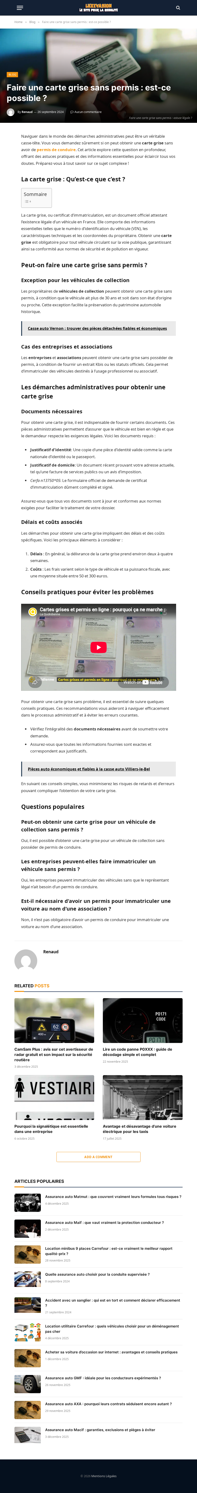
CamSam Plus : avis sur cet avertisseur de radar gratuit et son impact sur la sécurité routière (53, 1054)
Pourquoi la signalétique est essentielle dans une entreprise (51, 1129)
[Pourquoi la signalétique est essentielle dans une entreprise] (54, 1097)
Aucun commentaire (88, 112)
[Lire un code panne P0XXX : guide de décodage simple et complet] (143, 1020)
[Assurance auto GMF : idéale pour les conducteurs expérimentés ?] (27, 1384)
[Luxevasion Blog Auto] (98, 7)
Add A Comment (98, 1157)
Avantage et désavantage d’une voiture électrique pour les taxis (139, 1129)
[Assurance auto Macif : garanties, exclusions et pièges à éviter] (27, 1436)
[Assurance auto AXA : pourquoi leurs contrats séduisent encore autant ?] (27, 1410)
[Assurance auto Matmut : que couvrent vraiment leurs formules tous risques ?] (27, 1203)
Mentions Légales (104, 1476)
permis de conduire (56, 149)
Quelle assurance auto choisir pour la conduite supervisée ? (97, 1274)
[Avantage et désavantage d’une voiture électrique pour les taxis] (143, 1097)
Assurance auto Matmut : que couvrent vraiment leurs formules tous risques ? (113, 1196)
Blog (12, 74)
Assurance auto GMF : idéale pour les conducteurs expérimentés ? (103, 1378)
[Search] (177, 7)
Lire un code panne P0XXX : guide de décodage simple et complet (137, 1052)
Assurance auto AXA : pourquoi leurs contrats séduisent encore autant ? (108, 1404)
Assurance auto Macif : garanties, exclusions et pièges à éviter (100, 1430)
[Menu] (20, 7)
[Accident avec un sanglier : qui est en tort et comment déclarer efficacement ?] (27, 1306)
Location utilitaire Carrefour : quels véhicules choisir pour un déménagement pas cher (112, 1328)
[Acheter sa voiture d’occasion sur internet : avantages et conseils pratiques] (27, 1358)
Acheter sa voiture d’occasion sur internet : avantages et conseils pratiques (111, 1352)
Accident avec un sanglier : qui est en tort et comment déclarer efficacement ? (112, 1303)
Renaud (27, 112)
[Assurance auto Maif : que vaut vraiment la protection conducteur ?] (27, 1229)
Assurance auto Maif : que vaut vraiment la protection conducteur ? (104, 1222)
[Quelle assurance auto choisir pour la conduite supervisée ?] (27, 1280)
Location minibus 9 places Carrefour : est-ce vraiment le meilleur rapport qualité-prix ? (108, 1251)
